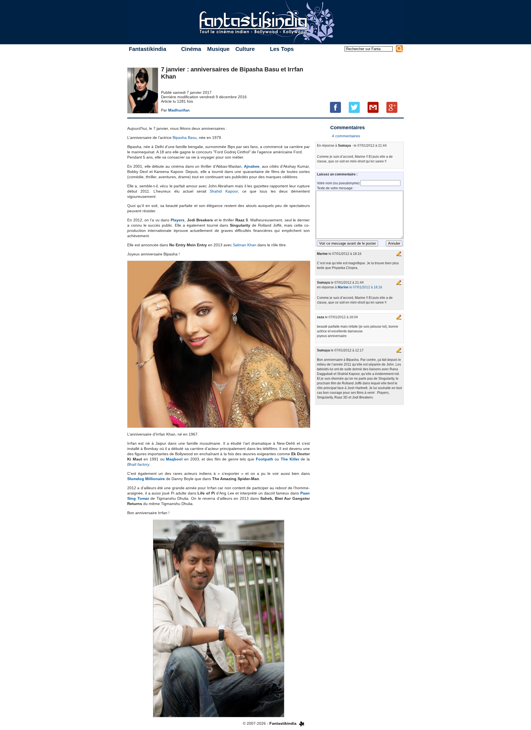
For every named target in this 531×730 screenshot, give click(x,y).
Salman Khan (244, 245)
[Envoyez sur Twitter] (354, 107)
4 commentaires (346, 136)
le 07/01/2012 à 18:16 (360, 287)
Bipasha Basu (185, 137)
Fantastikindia (147, 49)
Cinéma (191, 49)
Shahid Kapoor (224, 191)
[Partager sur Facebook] (335, 107)
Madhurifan (179, 110)
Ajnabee (251, 166)
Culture (245, 49)
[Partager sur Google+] (392, 107)
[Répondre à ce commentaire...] (399, 253)
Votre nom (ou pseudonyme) (338, 183)
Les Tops (282, 49)
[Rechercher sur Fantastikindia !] (399, 48)
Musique (218, 49)
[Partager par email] (373, 107)
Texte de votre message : (335, 188)
